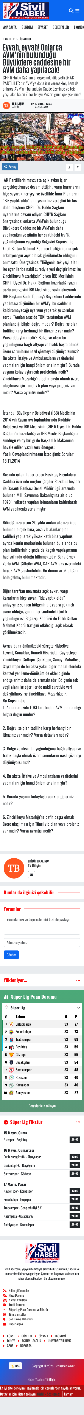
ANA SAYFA (10, 27)
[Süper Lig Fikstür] (78, 1122)
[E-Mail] (31, 874)
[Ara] (71, 10)
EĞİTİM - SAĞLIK (31, 1340)
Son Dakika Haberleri (21, 1319)
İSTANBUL (25, 39)
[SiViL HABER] (26, 10)
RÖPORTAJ (26, 1345)
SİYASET (43, 27)
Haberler (8, 39)
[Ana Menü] (77, 10)
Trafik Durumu (17, 1304)
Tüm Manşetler (17, 1314)
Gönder (11, 954)
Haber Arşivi (16, 1323)
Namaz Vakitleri (18, 1299)
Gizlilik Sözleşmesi (49, 1394)
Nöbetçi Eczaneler (19, 1290)
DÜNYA (11, 1340)
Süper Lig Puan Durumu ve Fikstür (28, 1309)
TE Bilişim (34, 865)
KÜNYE (11, 1335)
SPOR (10, 1345)
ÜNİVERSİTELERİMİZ (59, 1340)
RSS (17, 1365)
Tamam (68, 1394)
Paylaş (12, 166)
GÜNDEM (27, 27)
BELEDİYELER (61, 27)
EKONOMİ (60, 1335)
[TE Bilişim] (14, 867)
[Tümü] (78, 980)
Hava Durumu (17, 1295)
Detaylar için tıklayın (42, 1105)
